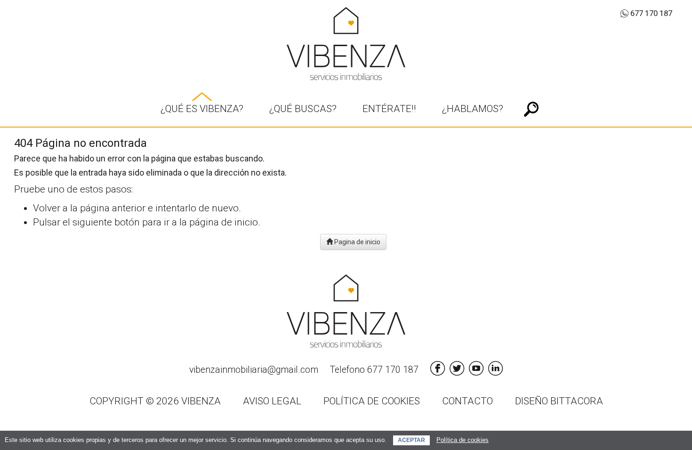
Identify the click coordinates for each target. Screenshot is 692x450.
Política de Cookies (371, 401)
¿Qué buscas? (303, 108)
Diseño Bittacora (559, 401)
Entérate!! (389, 108)
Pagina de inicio (356, 242)
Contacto (467, 401)
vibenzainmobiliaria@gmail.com (253, 369)
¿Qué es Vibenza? (202, 108)
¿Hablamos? (472, 108)
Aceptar (411, 440)
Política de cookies (462, 439)
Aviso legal (272, 401)
